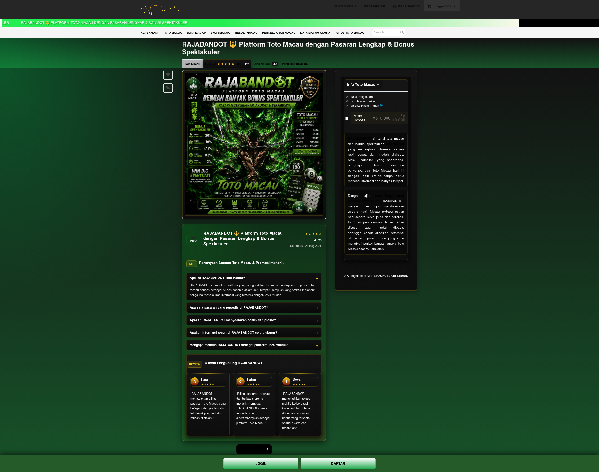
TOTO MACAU (172, 32)
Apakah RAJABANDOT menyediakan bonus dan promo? (233, 320)
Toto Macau (192, 64)
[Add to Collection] (168, 88)
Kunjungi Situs (251, 449)
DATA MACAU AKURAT (316, 32)
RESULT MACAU (246, 32)
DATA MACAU (196, 32)
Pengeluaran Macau (295, 64)
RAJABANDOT (149, 32)
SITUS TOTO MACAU (350, 32)
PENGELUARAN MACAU (279, 32)
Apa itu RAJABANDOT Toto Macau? (217, 277)
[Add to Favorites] (168, 75)
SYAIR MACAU (220, 32)
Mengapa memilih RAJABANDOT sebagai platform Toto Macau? (239, 345)
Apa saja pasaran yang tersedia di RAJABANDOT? (229, 307)
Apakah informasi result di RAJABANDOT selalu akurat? (233, 332)
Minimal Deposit (379, 117)
